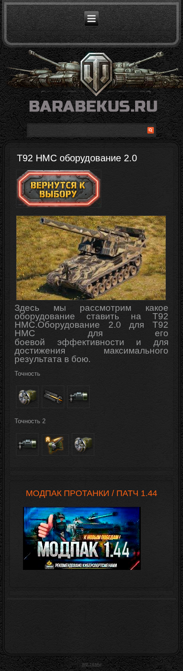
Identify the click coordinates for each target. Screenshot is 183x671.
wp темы (91, 663)
